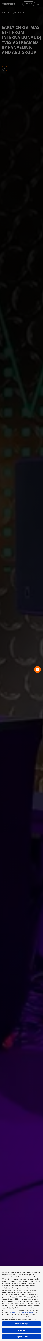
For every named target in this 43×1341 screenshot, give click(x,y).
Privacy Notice (27, 1312)
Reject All (21, 1330)
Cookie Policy (13, 1312)
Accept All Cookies (21, 1337)
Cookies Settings (21, 1324)
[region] (21, 1303)
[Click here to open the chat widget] (37, 669)
